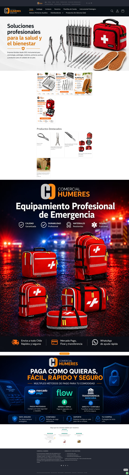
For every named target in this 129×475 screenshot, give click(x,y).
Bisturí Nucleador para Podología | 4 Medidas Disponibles (71, 144)
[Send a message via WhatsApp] (127, 473)
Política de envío (74, 472)
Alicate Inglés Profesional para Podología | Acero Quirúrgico (56, 147)
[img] (64, 429)
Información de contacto (68, 472)
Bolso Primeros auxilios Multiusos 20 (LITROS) (85, 154)
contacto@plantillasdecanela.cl (72, 454)
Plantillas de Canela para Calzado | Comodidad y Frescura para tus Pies (43, 174)
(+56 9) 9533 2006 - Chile (71, 453)
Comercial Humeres (41, 472)
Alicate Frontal (39, 143)
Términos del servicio (80, 472)
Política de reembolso (61, 472)
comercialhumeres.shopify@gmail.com (74, 456)
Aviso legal (85, 472)
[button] (75, 2)
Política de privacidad (54, 472)
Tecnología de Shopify (47, 472)
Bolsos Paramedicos (64, 353)
